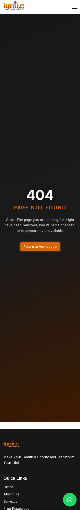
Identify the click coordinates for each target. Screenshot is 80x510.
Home (8, 487)
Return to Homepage (40, 246)
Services (10, 501)
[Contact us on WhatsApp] (70, 500)
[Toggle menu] (72, 7)
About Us (11, 494)
